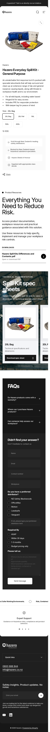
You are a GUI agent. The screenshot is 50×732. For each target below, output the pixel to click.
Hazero (6, 65)
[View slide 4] (28, 629)
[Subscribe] (40, 695)
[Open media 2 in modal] (40, 22)
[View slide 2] (22, 629)
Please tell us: (14, 551)
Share (8, 174)
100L (7, 124)
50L (32, 116)
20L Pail (21, 116)
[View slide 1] (19, 629)
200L (18, 124)
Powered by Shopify (30, 728)
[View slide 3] (25, 629)
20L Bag (8, 116)
